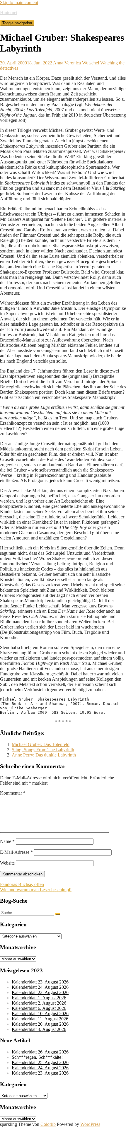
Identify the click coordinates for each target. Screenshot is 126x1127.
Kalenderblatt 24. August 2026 (40, 987)
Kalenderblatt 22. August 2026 (40, 992)
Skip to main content (19, 2)
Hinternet (8, 12)
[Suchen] (57, 914)
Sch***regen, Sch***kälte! (37, 1057)
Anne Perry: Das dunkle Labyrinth (44, 754)
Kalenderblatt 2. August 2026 (39, 1002)
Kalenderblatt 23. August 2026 (40, 981)
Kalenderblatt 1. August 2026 (39, 997)
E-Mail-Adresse (16, 852)
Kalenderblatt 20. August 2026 (40, 1024)
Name (7, 841)
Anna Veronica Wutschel (76, 62)
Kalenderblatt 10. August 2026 (40, 1013)
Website (7, 862)
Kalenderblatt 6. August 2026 (39, 1008)
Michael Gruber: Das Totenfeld (40, 744)
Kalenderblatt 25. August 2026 (40, 1062)
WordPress (90, 1124)
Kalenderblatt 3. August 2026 (39, 1029)
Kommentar (12, 792)
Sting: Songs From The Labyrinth (43, 749)
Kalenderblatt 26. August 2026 (40, 1051)
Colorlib (48, 1124)
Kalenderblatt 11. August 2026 (40, 1018)
